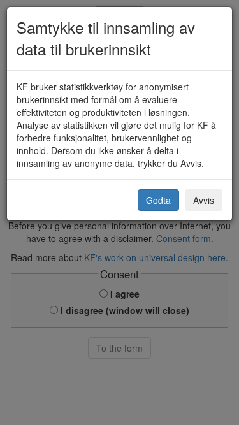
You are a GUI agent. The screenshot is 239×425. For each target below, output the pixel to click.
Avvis (203, 200)
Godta (158, 200)
